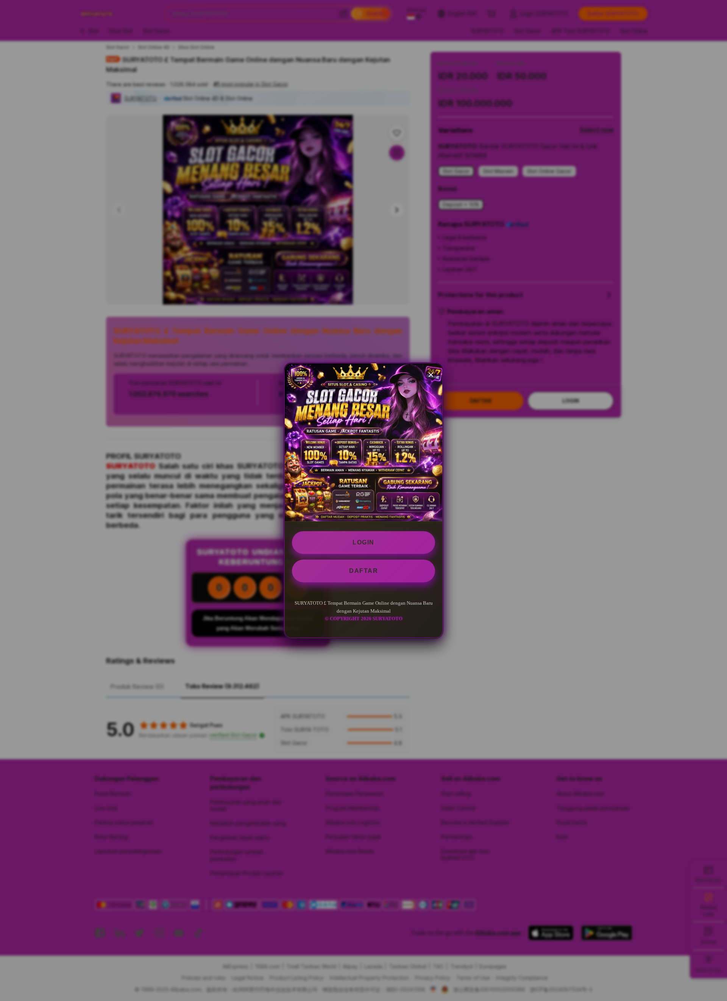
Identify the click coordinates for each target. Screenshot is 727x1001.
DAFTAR (363, 571)
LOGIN (363, 542)
